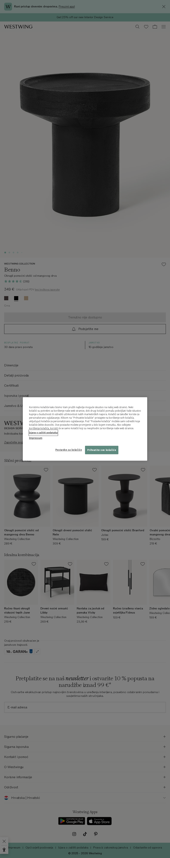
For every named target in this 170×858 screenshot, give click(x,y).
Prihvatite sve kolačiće (101, 450)
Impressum (35, 438)
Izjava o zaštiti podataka (43, 432)
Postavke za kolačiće (68, 449)
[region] (85, 429)
